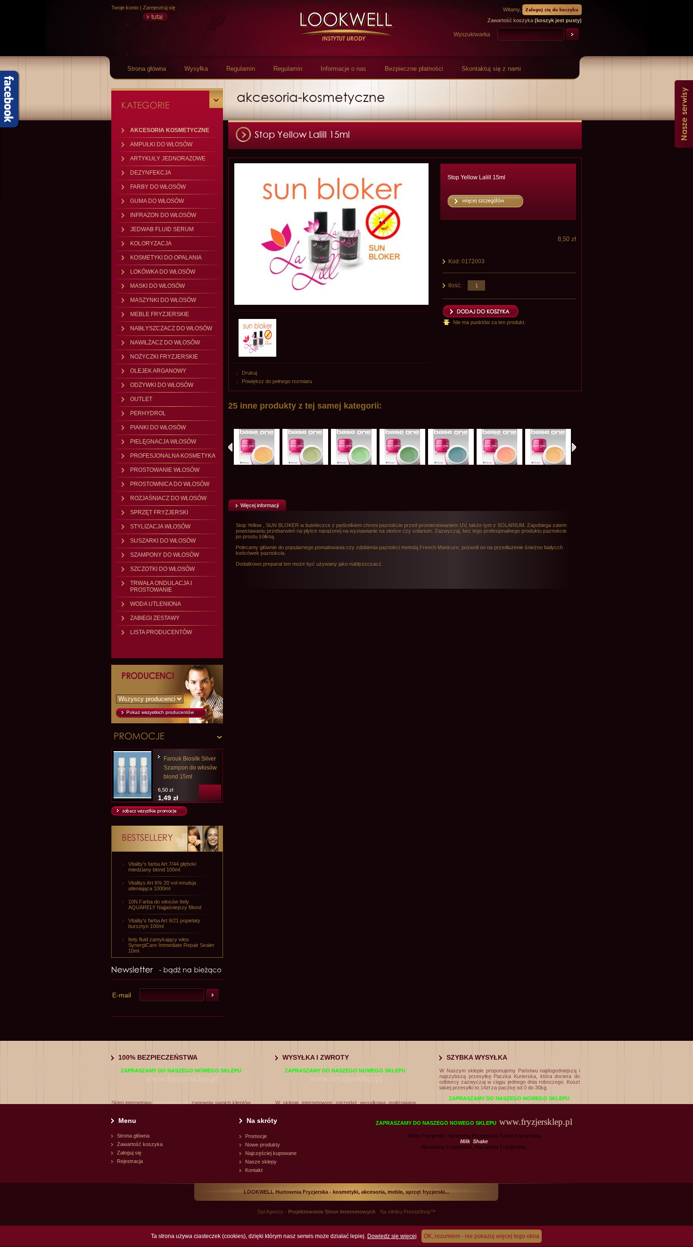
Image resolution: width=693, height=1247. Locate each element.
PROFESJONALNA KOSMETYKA (172, 455)
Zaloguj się (129, 1152)
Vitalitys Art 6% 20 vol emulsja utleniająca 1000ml (162, 885)
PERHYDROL (148, 413)
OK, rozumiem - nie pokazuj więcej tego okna (481, 1236)
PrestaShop (417, 1211)
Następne (574, 447)
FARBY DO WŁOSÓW (158, 187)
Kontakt (254, 1170)
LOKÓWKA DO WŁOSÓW (162, 271)
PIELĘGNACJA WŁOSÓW (163, 441)
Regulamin (240, 68)
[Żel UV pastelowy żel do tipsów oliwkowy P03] (305, 446)
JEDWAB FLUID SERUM (162, 229)
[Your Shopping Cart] (552, 9)
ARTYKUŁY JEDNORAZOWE (168, 158)
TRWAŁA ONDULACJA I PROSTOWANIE (161, 586)
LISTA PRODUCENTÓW (161, 632)
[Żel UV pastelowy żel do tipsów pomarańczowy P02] (257, 446)
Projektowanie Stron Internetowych (332, 1211)
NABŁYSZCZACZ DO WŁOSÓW (171, 328)
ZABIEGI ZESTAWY (155, 618)
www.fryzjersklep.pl (181, 1078)
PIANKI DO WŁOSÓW (158, 427)
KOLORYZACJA (151, 243)
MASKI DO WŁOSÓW (157, 286)
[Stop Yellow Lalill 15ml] (259, 338)
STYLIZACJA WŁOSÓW (160, 526)
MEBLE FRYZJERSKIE (159, 314)
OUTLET (141, 399)
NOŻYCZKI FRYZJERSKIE (164, 356)
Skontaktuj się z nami (491, 68)
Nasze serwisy (684, 114)
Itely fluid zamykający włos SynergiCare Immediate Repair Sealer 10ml (171, 945)
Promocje (256, 1136)
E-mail (121, 995)
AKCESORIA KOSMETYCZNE (169, 130)
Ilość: (455, 285)
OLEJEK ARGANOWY (158, 371)
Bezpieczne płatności (414, 68)
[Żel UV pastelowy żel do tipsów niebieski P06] (451, 446)
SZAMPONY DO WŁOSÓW (164, 555)
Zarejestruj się (159, 7)
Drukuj (249, 373)
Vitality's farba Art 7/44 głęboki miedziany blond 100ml (162, 866)
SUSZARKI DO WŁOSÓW (163, 540)
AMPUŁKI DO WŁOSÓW (161, 144)
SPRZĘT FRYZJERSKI (159, 512)
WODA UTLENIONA (155, 604)
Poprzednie (230, 447)
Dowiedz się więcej (392, 1236)
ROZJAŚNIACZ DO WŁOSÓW (168, 498)
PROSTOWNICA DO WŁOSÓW (169, 484)
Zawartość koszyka (140, 1144)
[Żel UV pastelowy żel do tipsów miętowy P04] (354, 446)
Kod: (455, 261)
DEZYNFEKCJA (150, 172)
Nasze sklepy (261, 1161)
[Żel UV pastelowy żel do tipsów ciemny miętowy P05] (402, 446)
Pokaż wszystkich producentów (160, 712)
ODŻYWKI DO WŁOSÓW (161, 385)
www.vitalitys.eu (172, 1102)
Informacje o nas (343, 68)
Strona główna (146, 68)
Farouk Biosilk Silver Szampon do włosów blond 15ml (190, 767)
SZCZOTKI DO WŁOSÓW (162, 569)
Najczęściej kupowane (271, 1153)
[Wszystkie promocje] (149, 814)
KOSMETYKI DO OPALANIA (166, 257)
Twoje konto (125, 7)
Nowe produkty (262, 1144)
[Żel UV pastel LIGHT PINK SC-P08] (499, 446)
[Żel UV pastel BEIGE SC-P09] (548, 446)
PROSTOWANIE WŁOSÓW (164, 470)
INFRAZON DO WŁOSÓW (163, 215)
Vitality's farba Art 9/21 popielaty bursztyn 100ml (164, 923)
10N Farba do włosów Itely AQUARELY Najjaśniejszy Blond (164, 904)
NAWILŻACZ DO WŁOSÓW (165, 342)
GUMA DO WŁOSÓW (157, 201)
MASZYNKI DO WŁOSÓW (163, 300)
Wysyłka (196, 68)
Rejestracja (130, 1161)
